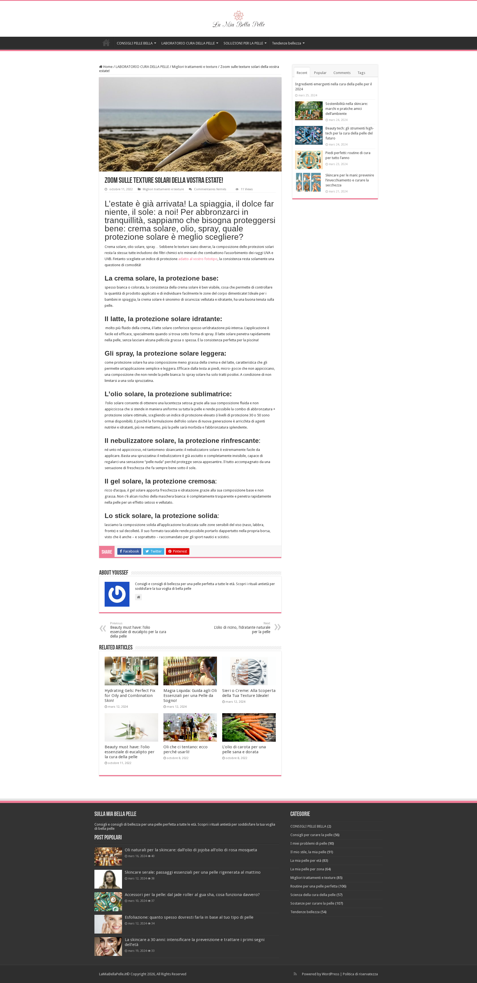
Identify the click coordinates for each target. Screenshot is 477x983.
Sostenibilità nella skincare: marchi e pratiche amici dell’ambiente (346, 109)
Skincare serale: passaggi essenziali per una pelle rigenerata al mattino (193, 872)
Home (107, 67)
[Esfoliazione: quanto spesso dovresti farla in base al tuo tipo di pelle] (108, 924)
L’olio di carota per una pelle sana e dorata (244, 749)
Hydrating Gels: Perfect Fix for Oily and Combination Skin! (130, 695)
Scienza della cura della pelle (313, 895)
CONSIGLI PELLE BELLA (135, 43)
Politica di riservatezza (360, 974)
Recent (302, 73)
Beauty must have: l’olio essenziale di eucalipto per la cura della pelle (138, 630)
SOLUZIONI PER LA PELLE (243, 43)
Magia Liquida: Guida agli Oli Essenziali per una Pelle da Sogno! (190, 695)
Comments (342, 73)
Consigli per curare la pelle (311, 835)
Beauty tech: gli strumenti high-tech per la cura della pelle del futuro (349, 133)
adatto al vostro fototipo (198, 259)
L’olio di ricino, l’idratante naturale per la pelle (242, 628)
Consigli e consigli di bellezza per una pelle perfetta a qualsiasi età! (106, 42)
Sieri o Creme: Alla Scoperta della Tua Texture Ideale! (248, 693)
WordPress (330, 974)
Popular (320, 73)
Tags (361, 73)
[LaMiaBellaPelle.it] (238, 17)
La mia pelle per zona (307, 869)
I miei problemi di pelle (308, 843)
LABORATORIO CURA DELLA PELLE (188, 43)
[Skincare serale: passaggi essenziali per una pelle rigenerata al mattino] (108, 879)
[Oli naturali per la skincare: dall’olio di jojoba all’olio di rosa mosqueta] (108, 856)
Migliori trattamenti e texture (194, 67)
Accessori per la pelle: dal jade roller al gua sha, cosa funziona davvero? (192, 894)
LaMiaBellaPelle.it (112, 974)
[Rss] (295, 974)
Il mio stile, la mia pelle (308, 852)
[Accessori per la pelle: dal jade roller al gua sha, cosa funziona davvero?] (108, 901)
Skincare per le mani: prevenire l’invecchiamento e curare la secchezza (349, 180)
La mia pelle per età (305, 860)
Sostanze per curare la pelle (312, 903)
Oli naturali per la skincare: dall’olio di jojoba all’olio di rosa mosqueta (191, 849)
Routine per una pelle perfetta (314, 886)
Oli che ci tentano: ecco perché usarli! (185, 749)
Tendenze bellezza (286, 43)
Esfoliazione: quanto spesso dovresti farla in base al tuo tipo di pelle (189, 917)
